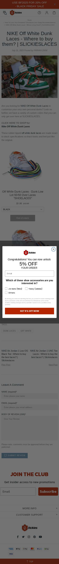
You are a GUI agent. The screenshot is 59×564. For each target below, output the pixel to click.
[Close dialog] (53, 249)
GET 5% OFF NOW (29, 310)
